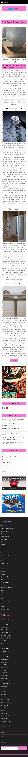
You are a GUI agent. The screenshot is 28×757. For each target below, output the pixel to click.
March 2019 (4, 675)
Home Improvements (7, 558)
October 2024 (5, 624)
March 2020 (4, 667)
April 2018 (4, 697)
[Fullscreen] (24, 489)
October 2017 (5, 705)
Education (4, 533)
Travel (2, 606)
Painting (3, 574)
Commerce (4, 531)
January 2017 (4, 718)
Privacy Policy (5, 465)
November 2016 (5, 724)
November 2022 (5, 643)
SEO (2, 593)
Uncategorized (5, 609)
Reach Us (4, 468)
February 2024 (5, 629)
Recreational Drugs (6, 587)
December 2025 (5, 619)
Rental (3, 590)
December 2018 (5, 681)
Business (3, 525)
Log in (3, 736)
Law (2, 566)
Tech (2, 603)
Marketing (4, 571)
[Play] (3, 489)
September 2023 (5, 637)
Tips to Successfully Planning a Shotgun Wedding (12, 433)
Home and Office (5, 555)
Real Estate (4, 585)
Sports (2, 598)
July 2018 (3, 691)
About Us (4, 454)
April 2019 (4, 673)
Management (4, 568)
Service (3, 595)
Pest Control (4, 576)
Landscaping (4, 563)
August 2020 (4, 662)
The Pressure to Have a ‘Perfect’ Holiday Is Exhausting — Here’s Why (13, 420)
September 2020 (5, 659)
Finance (3, 544)
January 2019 (4, 678)
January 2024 (4, 632)
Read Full (15, 360)
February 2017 (5, 716)
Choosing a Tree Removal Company (11, 456)
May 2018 (4, 694)
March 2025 (4, 621)
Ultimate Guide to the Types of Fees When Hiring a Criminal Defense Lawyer (13, 443)
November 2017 (5, 702)
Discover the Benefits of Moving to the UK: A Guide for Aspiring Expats (13, 438)
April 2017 (4, 710)
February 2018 (5, 699)
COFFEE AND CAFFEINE (8, 528)
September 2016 (5, 726)
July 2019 (3, 670)
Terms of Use (5, 471)
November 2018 (5, 683)
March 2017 (4, 713)
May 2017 (4, 707)
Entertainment (5, 536)
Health (3, 550)
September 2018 (5, 686)
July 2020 (3, 664)
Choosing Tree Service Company (10, 459)
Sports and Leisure (6, 601)
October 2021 (5, 654)
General (3, 547)
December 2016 (5, 721)
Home (2, 552)
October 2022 (5, 646)
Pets (2, 579)
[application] (14, 483)
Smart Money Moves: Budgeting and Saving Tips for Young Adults (13, 424)
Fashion (3, 542)
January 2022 (4, 648)
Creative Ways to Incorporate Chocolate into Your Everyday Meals (13, 429)
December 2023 (5, 635)
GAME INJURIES (6, 462)
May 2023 (4, 640)
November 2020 (5, 656)
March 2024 (4, 627)
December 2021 (5, 651)
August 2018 (4, 689)
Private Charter (5, 582)
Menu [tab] (6, 2)
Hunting (3, 560)
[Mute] (22, 489)
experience (4, 539)
